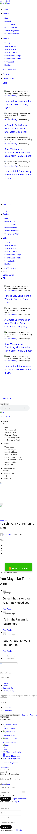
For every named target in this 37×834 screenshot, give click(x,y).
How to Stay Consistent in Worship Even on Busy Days (17, 104)
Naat (6, 427)
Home (5, 421)
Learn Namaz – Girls (13, 460)
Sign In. (19, 830)
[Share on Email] (3, 551)
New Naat (7, 471)
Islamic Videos (10, 452)
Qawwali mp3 (10, 430)
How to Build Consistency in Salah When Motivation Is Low (17, 175)
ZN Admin (7, 534)
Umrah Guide (10, 462)
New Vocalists (9, 468)
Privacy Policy (8, 691)
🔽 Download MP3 (18, 568)
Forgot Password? (19, 799)
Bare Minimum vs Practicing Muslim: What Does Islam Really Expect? (18, 153)
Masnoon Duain (10, 435)
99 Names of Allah (12, 440)
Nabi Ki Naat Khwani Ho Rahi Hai (16, 643)
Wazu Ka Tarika (10, 455)
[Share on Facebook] (3, 546)
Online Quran (8, 473)
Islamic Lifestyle (11, 96)
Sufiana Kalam (10, 432)
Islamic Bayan (10, 449)
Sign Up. (17, 802)
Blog (5, 476)
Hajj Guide (8, 465)
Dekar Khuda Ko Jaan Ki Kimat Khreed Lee (17, 600)
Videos (6, 443)
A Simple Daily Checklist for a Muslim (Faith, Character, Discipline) (17, 129)
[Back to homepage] (5, 784)
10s (2, 404)
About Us (7, 478)
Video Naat (9, 447)
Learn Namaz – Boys (13, 457)
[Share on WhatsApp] (3, 548)
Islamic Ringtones (12, 437)
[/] (0, 414)
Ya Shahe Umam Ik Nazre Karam (15, 621)
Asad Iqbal (4, 521)
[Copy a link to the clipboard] (3, 553)
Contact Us (8, 688)
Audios (6, 424)
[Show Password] (23, 792)
